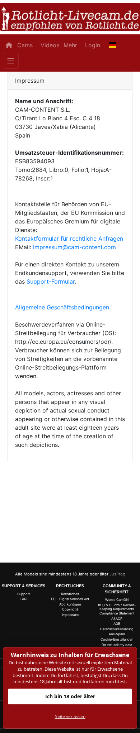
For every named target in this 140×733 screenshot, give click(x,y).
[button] (113, 45)
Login (92, 45)
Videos (50, 45)
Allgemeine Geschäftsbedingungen (62, 307)
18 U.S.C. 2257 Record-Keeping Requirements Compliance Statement (117, 609)
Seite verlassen (70, 716)
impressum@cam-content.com (74, 247)
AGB (116, 624)
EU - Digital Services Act (70, 599)
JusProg (117, 574)
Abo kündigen (70, 604)
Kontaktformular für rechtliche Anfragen (69, 238)
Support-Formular (51, 281)
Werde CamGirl (117, 600)
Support (23, 594)
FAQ (23, 599)
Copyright (70, 609)
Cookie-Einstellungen (117, 639)
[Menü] (11, 61)
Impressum (70, 615)
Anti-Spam (117, 634)
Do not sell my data (117, 645)
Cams (25, 45)
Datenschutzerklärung (117, 629)
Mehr (70, 45)
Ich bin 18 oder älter (70, 696)
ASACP (116, 619)
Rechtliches (70, 594)
